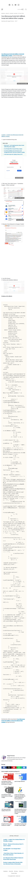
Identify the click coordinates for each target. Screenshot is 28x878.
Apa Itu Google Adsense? (20, 781)
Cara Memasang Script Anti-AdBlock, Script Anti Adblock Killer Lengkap (13, 720)
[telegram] (24, 767)
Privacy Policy (14, 873)
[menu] (3, 9)
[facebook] (9, 5)
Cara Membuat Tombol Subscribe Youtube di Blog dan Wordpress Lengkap (6, 783)
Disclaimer (5, 871)
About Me (11, 871)
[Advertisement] (14, 37)
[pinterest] (13, 767)
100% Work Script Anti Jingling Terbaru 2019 (13, 154)
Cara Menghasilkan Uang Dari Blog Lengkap (13, 148)
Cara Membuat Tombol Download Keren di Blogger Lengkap (7, 796)
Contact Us (21, 871)
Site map (16, 871)
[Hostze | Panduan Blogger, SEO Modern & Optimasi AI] (14, 2)
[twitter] (12, 5)
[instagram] (18, 5)
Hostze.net (18, 875)
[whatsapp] (19, 767)
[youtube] (15, 5)
